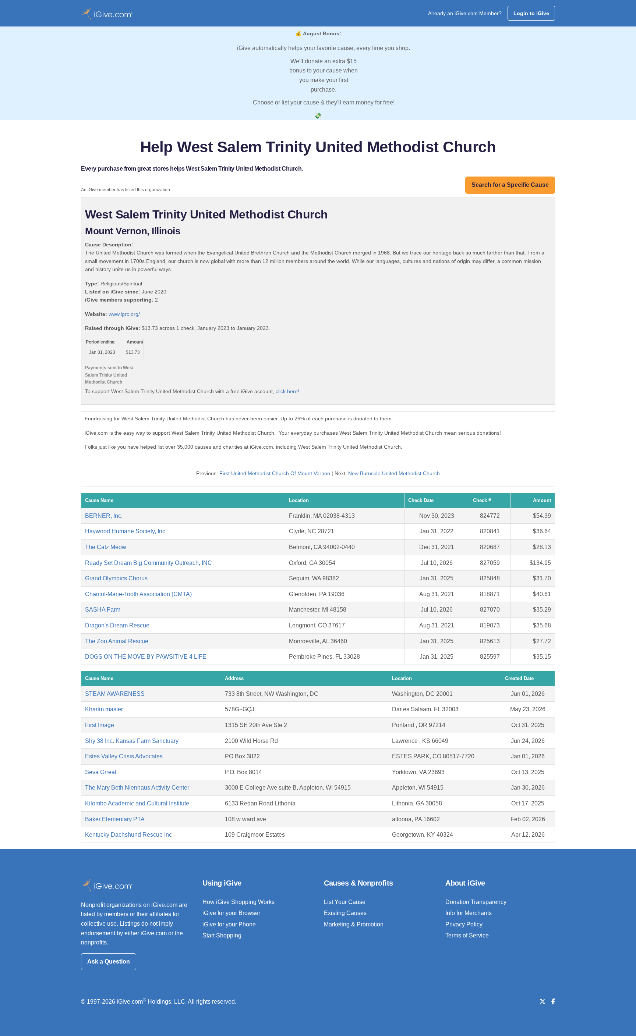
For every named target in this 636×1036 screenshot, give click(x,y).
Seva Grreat (100, 772)
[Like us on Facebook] (553, 1001)
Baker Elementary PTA (115, 819)
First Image (99, 725)
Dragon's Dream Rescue (117, 625)
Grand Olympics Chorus (116, 578)
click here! (287, 391)
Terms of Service (467, 935)
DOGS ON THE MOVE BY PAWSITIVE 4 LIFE (145, 657)
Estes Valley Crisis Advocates (124, 756)
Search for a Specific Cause (510, 185)
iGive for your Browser (231, 913)
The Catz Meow (105, 547)
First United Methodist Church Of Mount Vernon (274, 473)
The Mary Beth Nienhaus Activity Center (137, 787)
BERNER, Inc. (104, 516)
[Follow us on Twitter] (542, 1001)
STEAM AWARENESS (115, 694)
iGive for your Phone (229, 924)
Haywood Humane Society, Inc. (126, 531)
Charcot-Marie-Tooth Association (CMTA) (138, 594)
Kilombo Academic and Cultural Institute (137, 803)
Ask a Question (108, 961)
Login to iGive (531, 13)
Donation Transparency (475, 902)
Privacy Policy (464, 924)
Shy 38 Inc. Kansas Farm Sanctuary (132, 741)
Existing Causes (345, 913)
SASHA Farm (102, 609)
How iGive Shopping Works (238, 902)
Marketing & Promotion (354, 924)
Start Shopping (221, 935)
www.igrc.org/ (124, 314)
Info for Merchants (468, 913)
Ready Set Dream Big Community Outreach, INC (148, 563)
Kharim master (104, 709)
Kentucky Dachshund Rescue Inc (128, 835)
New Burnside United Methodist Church (394, 473)
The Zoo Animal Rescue (116, 641)
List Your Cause (344, 902)
